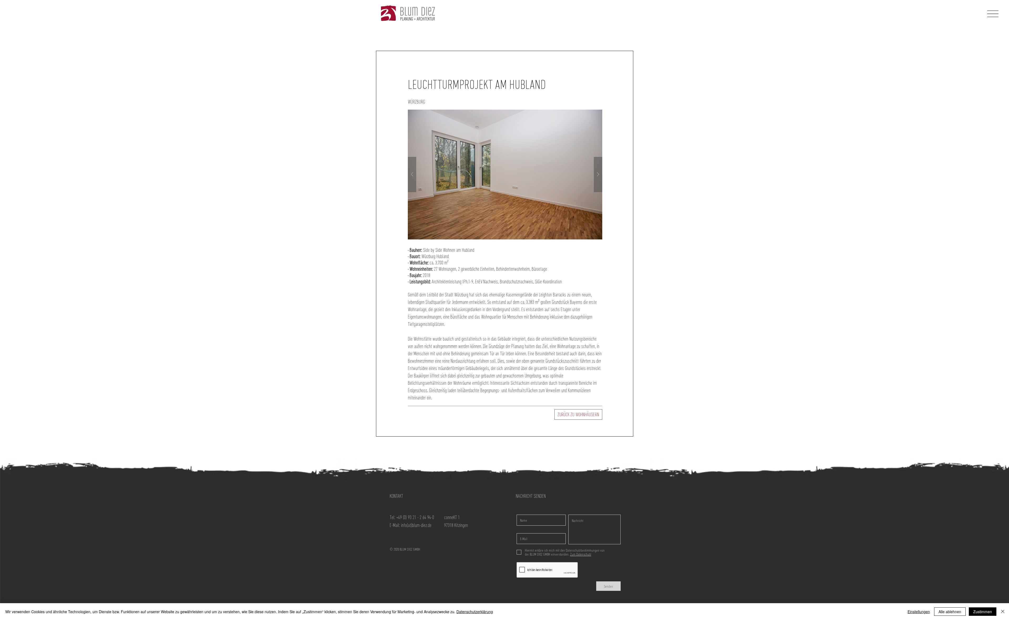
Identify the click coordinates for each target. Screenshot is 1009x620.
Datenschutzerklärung (474, 611)
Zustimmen (982, 611)
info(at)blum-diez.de (416, 525)
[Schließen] (1003, 611)
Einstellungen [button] (919, 611)
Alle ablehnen (950, 611)
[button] (992, 14)
